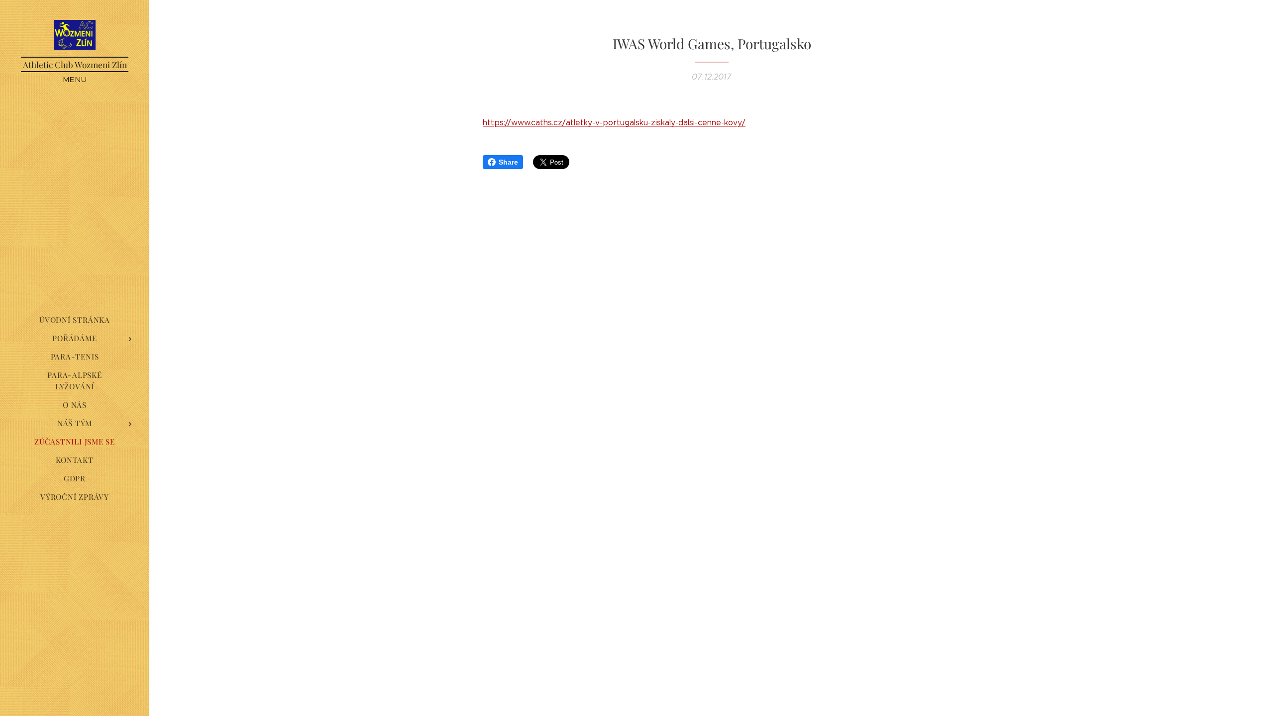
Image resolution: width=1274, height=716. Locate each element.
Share (508, 162)
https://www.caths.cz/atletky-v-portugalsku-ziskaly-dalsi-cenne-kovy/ (614, 122)
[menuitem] (74, 320)
